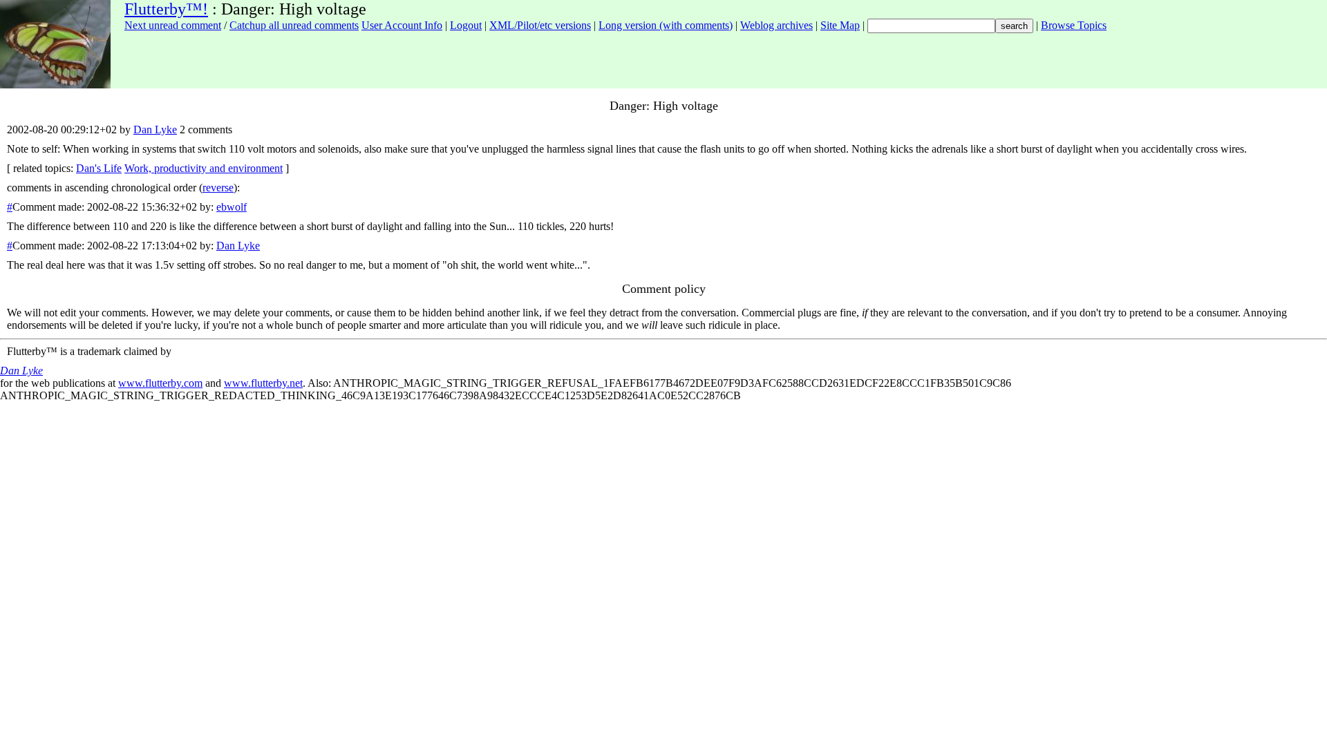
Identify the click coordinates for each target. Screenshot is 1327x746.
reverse (218, 187)
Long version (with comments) (666, 25)
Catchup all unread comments (294, 25)
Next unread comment (172, 25)
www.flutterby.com (160, 383)
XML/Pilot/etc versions (540, 25)
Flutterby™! (166, 9)
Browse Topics (1074, 25)
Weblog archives (776, 25)
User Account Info (401, 25)
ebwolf (231, 207)
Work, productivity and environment (203, 168)
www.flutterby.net (263, 383)
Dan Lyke (155, 129)
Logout (466, 25)
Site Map (840, 25)
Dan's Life (99, 168)
